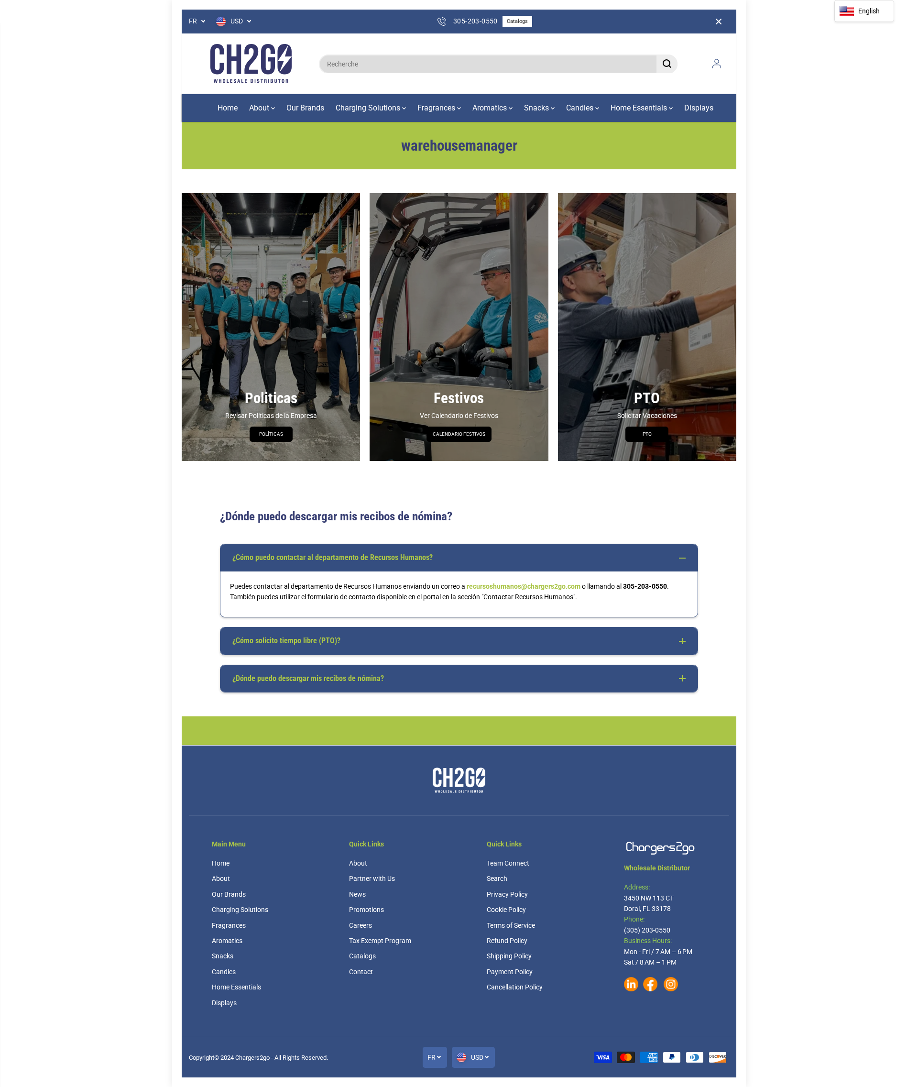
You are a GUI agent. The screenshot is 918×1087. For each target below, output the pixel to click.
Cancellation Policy (515, 987)
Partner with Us (372, 878)
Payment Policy (510, 972)
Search (497, 878)
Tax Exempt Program (380, 940)
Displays (698, 107)
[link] (665, 848)
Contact (361, 972)
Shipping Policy (509, 956)
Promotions (366, 909)
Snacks (537, 107)
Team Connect (508, 863)
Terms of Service (511, 925)
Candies (580, 107)
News (357, 894)
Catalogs (517, 21)
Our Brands (305, 107)
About (260, 107)
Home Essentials (640, 107)
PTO (647, 434)
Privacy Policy (507, 894)
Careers (360, 925)
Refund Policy (507, 940)
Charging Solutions (369, 107)
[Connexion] (716, 63)
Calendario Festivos (459, 434)
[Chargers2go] (251, 63)
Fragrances (437, 107)
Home (228, 107)
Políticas (271, 434)
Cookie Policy (506, 909)
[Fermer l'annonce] (718, 21)
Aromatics (490, 107)
